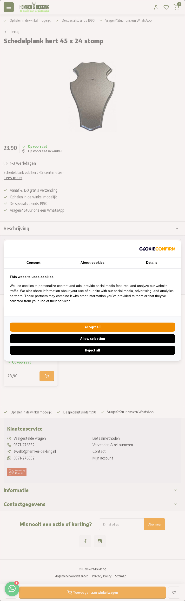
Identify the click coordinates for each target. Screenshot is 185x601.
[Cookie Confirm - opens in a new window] (157, 248)
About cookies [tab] (92, 262)
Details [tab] (151, 262)
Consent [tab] (33, 262)
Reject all (92, 350)
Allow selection (92, 339)
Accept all (92, 327)
